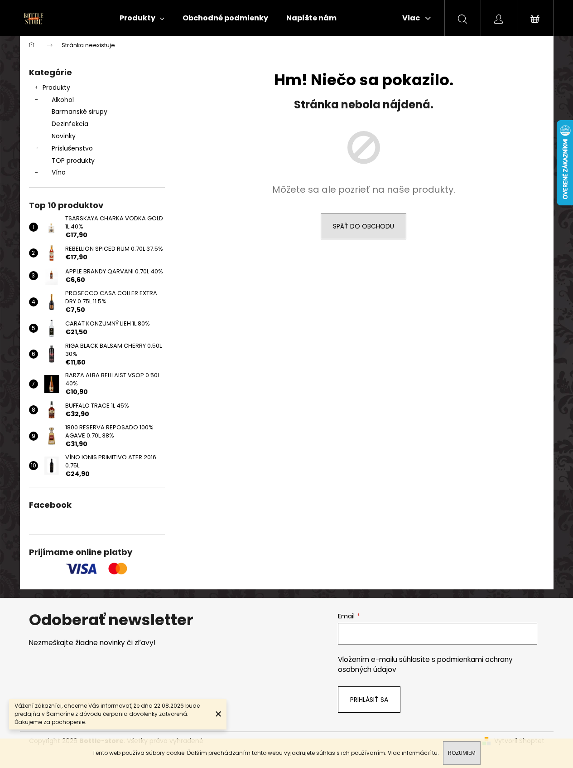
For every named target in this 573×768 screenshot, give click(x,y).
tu (435, 753)
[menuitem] (142, 18)
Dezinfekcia (70, 123)
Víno (59, 172)
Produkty (56, 87)
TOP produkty (73, 160)
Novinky (64, 136)
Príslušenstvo (72, 148)
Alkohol (63, 99)
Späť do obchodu (363, 226)
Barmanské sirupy (79, 111)
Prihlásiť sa (369, 699)
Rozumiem (462, 753)
